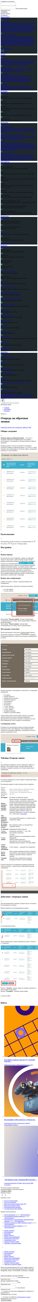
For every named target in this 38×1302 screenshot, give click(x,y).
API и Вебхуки (5, 161)
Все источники (25, 61)
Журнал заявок (15, 69)
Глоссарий (4, 53)
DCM (34, 137)
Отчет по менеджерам (19, 76)
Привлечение (5, 216)
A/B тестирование (28, 30)
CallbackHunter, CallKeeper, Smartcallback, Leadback (16, 159)
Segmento (29, 137)
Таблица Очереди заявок (11, 1241)
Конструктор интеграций (8, 143)
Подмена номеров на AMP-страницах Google (18, 29)
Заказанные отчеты (20, 78)
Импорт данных (27, 130)
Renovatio (31, 148)
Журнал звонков (6, 69)
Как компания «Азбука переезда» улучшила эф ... (20, 1119)
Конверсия (4, 245)
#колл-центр (26, 1183)
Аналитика (4, 352)
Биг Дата (3, 363)
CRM (2, 142)
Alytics (24, 137)
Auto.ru (8, 130)
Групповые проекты (25, 79)
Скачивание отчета (10, 1240)
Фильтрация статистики (11, 1238)
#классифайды (8, 1125)
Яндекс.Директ (12, 129)
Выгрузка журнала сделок (12, 1205)
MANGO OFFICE (6, 155)
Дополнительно (5, 75)
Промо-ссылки (5, 310)
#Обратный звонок (10, 1065)
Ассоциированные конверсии (10, 79)
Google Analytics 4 (16, 137)
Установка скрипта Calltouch (9, 23)
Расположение (8, 1232)
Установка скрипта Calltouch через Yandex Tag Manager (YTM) (18, 24)
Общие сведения (9, 1230)
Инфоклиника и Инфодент (24, 146)
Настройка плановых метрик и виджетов (18, 40)
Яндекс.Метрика (6, 137)
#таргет (15, 1125)
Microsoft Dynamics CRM (8, 146)
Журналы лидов (5, 68)
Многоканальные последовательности (12, 88)
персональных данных (24, 1297)
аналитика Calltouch (21, 427)
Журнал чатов (20, 71)
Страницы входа (29, 88)
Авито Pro (14, 130)
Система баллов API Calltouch (13, 1208)
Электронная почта (23, 1277)
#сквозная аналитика (10, 1123)
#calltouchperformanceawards (24, 1065)
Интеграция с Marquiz (7, 304)
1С (8, 145)
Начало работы (5, 17)
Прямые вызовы (6, 321)
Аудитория (4, 85)
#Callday (19, 1183)
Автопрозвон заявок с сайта (9, 287)
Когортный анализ (6, 89)
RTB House (15, 138)
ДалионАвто (11, 150)
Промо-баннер (5, 343)
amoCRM (12, 145)
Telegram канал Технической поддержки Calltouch (16, 31)
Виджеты (7, 411)
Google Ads (9, 62)
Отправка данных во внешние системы (12, 135)
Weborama (8, 138)
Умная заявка (5, 282)
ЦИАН (19, 130)
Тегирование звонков (7, 373)
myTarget (26, 129)
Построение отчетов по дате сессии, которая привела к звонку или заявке (17, 39)
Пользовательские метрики (12, 1207)
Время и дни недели (7, 86)
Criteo (20, 138)
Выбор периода (9, 1235)
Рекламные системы (7, 127)
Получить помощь (6, 1300)
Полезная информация (7, 243)
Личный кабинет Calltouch (9, 35)
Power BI (30, 145)
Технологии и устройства (21, 86)
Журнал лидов (24, 69)
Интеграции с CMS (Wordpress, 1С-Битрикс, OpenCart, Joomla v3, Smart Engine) (17, 156)
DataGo (3, 138)
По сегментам (29, 62)
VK (30, 129)
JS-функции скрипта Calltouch (21, 28)
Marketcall (20, 129)
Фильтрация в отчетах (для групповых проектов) (15, 81)
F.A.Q (31, 45)
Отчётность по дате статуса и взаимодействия (14, 64)
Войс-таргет (4, 232)
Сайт (18, 1282)
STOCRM (4, 150)
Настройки (4, 91)
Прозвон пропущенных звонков (10, 293)
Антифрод (4, 385)
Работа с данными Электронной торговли (16, 395)
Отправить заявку (6, 1191)
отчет (13, 427)
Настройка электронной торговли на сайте (14, 394)
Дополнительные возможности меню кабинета (15, 45)
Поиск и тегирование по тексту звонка (18, 382)
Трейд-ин (3, 326)
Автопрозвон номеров (7, 271)
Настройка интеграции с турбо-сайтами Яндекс (17, 157)
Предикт (3, 379)
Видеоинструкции (6, 48)
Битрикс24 (18, 145)
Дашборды (4, 61)
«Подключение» (25, 1214)
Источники (4, 59)
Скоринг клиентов (6, 368)
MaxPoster (25, 145)
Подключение (5, 22)
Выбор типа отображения (12, 1237)
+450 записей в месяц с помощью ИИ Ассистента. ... (20, 1179)
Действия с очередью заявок (12, 1243)
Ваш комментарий (21, 8)
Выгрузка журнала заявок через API (15, 1204)
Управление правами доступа (10, 37)
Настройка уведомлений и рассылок (22, 43)
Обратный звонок (6, 427)
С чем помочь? (20, 1288)
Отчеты (3, 54)
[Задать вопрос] (3, 400)
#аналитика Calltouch (23, 1123)
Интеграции (4, 122)
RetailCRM (25, 148)
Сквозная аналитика (14, 61)
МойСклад (18, 148)
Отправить (4, 12)
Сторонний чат (5, 337)
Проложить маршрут (7, 315)
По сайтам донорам (19, 62)
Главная (6, 407)
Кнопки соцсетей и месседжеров (11, 299)
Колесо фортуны (6, 331)
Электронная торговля (7, 391)
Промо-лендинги (6, 348)
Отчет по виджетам (7, 76)
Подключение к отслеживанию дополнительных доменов (15, 25)
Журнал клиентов (10, 71)
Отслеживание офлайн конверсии (14, 1216)
